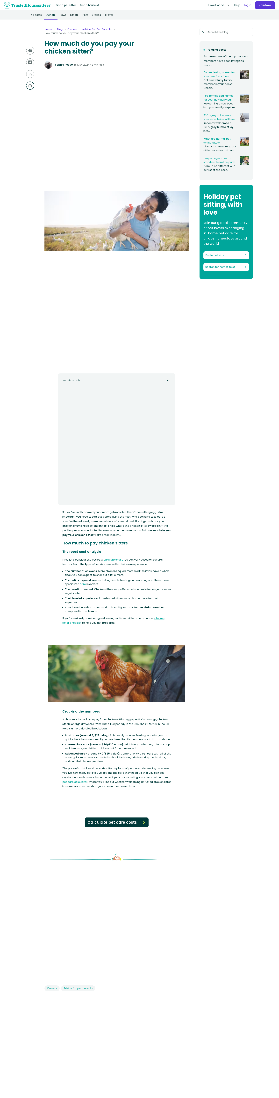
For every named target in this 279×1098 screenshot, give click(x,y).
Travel (109, 15)
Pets (85, 15)
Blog (60, 29)
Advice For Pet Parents (97, 29)
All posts (36, 15)
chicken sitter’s (113, 560)
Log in (247, 5)
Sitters (74, 15)
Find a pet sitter (66, 5)
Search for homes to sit (220, 267)
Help (237, 5)
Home (48, 29)
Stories (96, 15)
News (62, 15)
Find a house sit (89, 5)
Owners (51, 15)
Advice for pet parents (78, 988)
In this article (71, 380)
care (83, 584)
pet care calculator (74, 782)
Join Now (265, 5)
